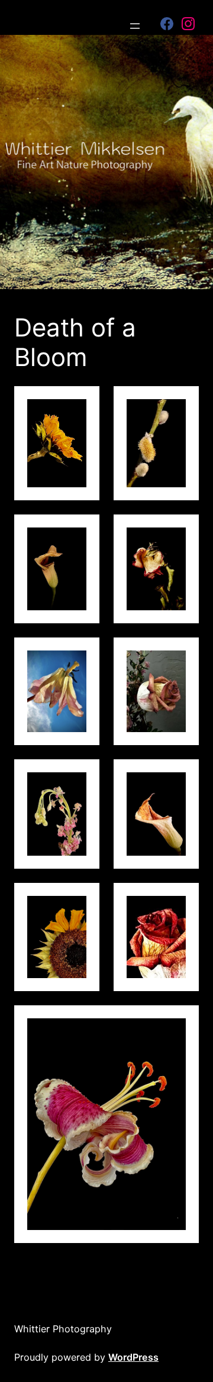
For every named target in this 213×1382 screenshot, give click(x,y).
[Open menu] (135, 26)
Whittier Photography (63, 1329)
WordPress (133, 1357)
